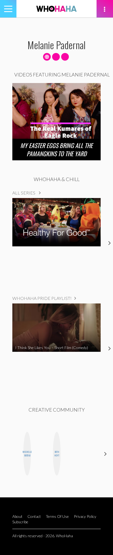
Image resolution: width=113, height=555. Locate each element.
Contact (34, 516)
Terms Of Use (57, 516)
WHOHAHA (56, 8)
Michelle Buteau (27, 453)
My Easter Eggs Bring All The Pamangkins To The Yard (56, 149)
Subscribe (20, 521)
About (17, 516)
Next (105, 454)
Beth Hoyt (56, 453)
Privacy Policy (85, 516)
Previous (7, 454)
